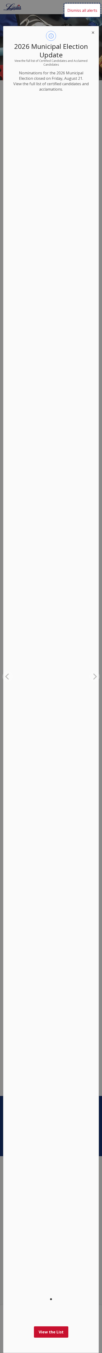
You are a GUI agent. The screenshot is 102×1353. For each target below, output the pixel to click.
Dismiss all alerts (82, 10)
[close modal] (93, 32)
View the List (51, 1332)
